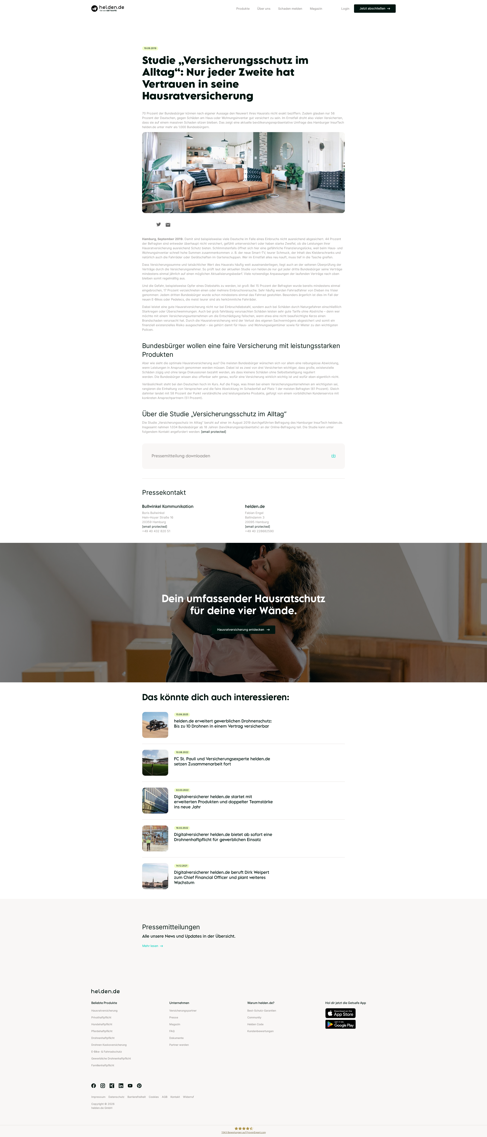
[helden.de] (107, 8)
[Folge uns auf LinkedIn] (121, 1085)
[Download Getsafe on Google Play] (360, 1024)
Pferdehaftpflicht (101, 1031)
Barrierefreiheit (136, 1096)
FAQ (172, 1031)
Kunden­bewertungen (260, 1031)
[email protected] (213, 432)
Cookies (154, 1096)
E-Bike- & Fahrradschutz (106, 1051)
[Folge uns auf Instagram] (102, 1085)
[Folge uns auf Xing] (112, 1085)
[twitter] (158, 224)
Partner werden (179, 1044)
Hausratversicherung (104, 1010)
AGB (164, 1096)
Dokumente (176, 1037)
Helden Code (255, 1024)
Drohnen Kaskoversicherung (109, 1044)
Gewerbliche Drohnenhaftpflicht (111, 1058)
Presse (173, 1017)
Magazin (174, 1024)
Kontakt (175, 1096)
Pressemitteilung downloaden (181, 455)
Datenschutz (116, 1096)
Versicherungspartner (183, 1010)
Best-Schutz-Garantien (261, 1010)
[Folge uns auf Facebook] (93, 1085)
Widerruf (188, 1096)
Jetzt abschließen (372, 8)
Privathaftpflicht (101, 1017)
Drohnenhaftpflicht (103, 1037)
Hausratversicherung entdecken (241, 629)
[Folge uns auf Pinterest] (139, 1085)
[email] (168, 225)
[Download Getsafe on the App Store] (360, 1013)
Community (254, 1017)
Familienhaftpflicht (102, 1065)
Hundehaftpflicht (101, 1024)
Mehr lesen (150, 946)
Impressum (98, 1096)
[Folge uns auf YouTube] (130, 1085)
